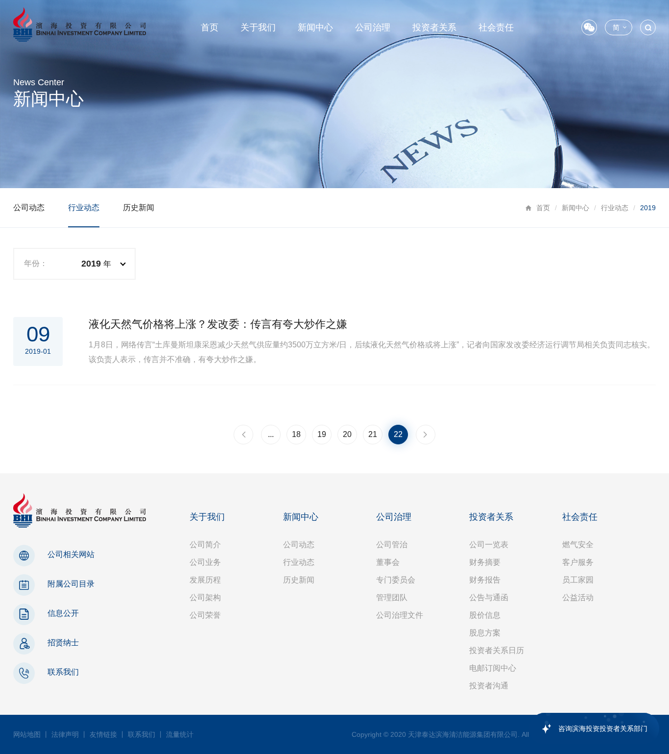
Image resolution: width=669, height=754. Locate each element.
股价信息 (485, 615)
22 (398, 434)
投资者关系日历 (496, 650)
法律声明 (65, 734)
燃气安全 (578, 544)
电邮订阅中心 (492, 668)
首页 (209, 27)
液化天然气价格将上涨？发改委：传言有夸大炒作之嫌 (218, 324)
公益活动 (578, 597)
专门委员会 (395, 580)
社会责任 (496, 27)
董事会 (388, 562)
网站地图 (27, 734)
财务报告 (485, 580)
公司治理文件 (399, 615)
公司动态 (29, 207)
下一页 (425, 434)
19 (321, 434)
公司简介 (205, 544)
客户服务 (578, 562)
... (271, 434)
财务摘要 (485, 562)
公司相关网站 (71, 554)
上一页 (243, 434)
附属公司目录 (71, 584)
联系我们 (63, 672)
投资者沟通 (488, 685)
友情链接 (103, 734)
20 (347, 434)
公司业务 (205, 562)
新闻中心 (315, 27)
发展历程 (205, 580)
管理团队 (391, 597)
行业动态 (614, 208)
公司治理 (372, 27)
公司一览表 (488, 544)
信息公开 (63, 613)
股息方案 (485, 633)
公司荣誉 (205, 615)
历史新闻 (138, 207)
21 (372, 434)
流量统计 (179, 734)
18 (296, 434)
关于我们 (258, 27)
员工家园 (578, 580)
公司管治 (391, 544)
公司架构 (205, 597)
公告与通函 (488, 597)
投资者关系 (434, 27)
